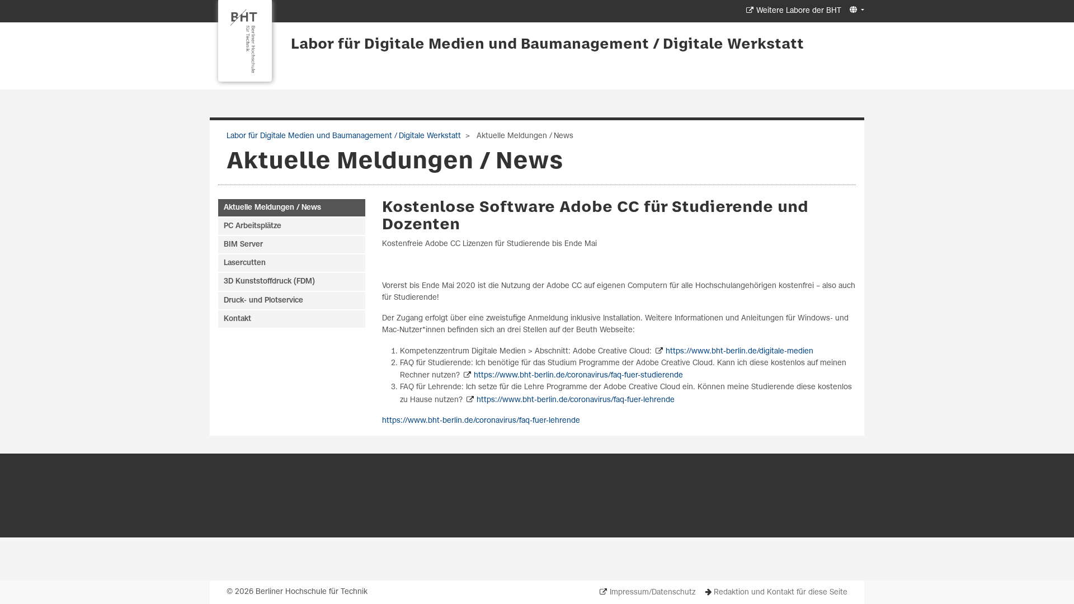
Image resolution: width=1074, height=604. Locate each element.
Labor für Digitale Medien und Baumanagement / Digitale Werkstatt (547, 44)
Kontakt (237, 319)
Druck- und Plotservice (263, 300)
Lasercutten (245, 263)
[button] (855, 10)
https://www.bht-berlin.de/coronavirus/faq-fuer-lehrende (576, 400)
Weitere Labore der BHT (798, 11)
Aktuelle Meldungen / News (272, 207)
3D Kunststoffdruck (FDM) (269, 281)
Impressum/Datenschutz (652, 592)
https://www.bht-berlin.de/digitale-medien (739, 351)
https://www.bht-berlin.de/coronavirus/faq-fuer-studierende (578, 375)
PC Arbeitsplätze (252, 226)
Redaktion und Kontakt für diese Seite (780, 592)
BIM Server (243, 244)
